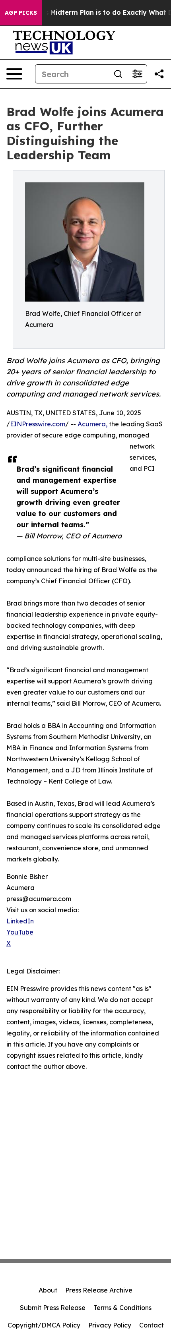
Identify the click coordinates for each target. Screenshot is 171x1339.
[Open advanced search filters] (137, 74)
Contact (151, 1325)
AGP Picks (21, 12)
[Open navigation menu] (14, 74)
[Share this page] (159, 74)
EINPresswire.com (37, 424)
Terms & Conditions (122, 1308)
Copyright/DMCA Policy (44, 1325)
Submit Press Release (53, 1308)
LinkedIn (20, 921)
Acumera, (92, 424)
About (48, 1290)
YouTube (19, 932)
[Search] (118, 74)
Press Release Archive (98, 1290)
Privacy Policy (109, 1325)
